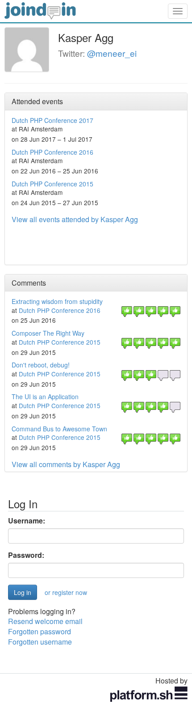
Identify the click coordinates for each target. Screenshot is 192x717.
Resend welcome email (45, 621)
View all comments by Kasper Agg (66, 464)
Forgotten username (40, 642)
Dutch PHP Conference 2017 (52, 120)
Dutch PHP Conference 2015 (52, 183)
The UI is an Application (45, 396)
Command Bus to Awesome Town (59, 428)
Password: (26, 555)
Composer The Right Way (48, 333)
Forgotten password (39, 631)
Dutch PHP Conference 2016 (52, 152)
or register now (66, 592)
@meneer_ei (112, 53)
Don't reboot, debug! (41, 364)
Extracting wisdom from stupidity (57, 301)
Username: (26, 521)
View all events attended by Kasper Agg (75, 219)
